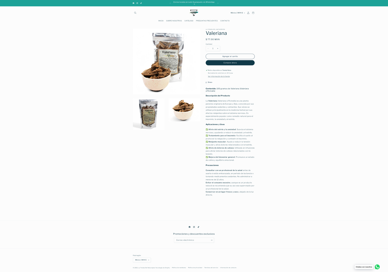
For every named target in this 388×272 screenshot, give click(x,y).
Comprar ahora (230, 63)
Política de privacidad (195, 267)
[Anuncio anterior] (170, 3)
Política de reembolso (179, 267)
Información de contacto (228, 267)
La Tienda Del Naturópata (146, 267)
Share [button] (210, 82)
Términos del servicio (211, 267)
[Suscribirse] (211, 240)
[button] (135, 12)
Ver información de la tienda (219, 76)
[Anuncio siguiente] (218, 3)
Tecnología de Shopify (163, 267)
